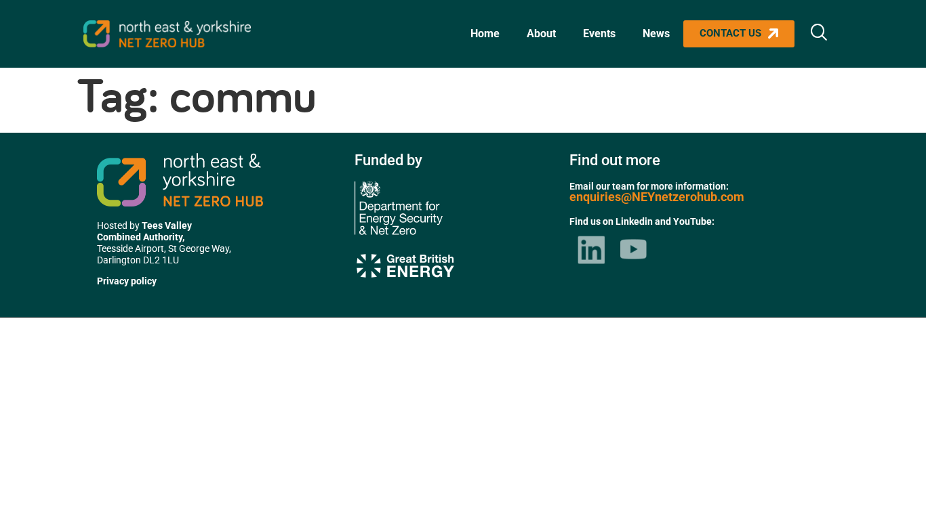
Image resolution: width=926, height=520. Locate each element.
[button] (818, 33)
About (541, 33)
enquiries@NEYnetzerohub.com (656, 197)
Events (599, 33)
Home (485, 33)
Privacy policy (127, 281)
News (656, 33)
